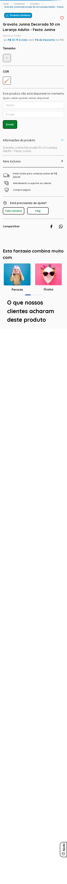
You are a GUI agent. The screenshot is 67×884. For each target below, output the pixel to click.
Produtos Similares (20, 15)
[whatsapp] (61, 226)
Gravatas (34, 3)
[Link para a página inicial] (6, 3)
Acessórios (19, 3)
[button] (7, 81)
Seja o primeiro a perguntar (33, 396)
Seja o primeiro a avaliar (33, 356)
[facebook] (51, 226)
